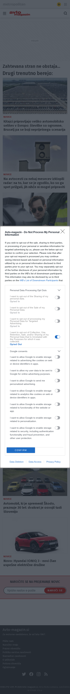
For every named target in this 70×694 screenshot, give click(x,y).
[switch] (57, 297)
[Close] (64, 232)
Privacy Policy (53, 461)
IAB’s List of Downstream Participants (39, 280)
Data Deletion (17, 461)
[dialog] (35, 347)
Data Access (35, 461)
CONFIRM (21, 450)
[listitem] (35, 290)
